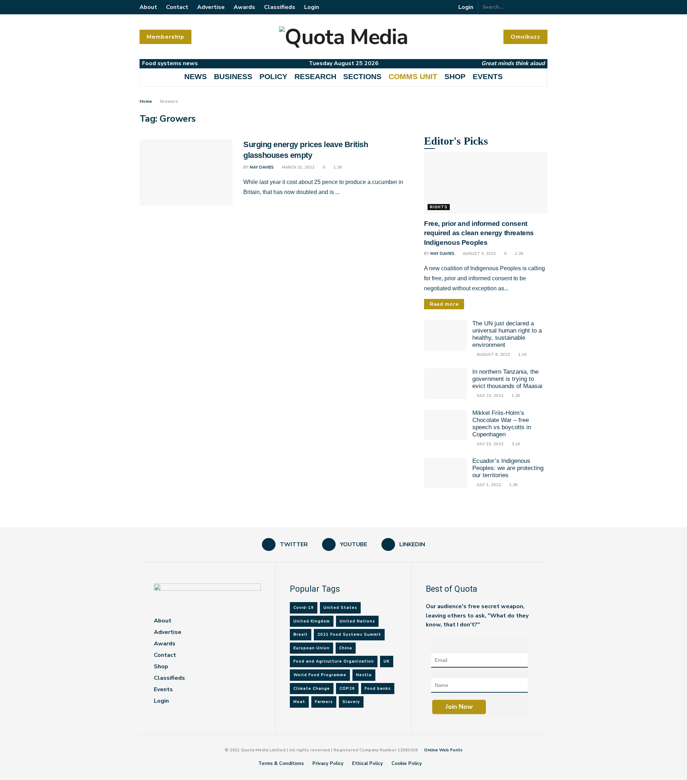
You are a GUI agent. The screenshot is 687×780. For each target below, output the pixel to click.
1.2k (337, 167)
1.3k (513, 485)
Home (146, 101)
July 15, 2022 (489, 444)
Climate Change (311, 688)
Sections (362, 76)
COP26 (347, 688)
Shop (455, 76)
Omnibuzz (525, 37)
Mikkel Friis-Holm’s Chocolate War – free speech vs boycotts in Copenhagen (501, 424)
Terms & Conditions (281, 763)
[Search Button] (543, 7)
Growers (169, 101)
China (345, 648)
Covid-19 (303, 607)
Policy (273, 76)
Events (488, 76)
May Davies (262, 167)
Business (233, 76)
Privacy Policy (328, 763)
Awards (244, 7)
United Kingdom (311, 621)
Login (311, 7)
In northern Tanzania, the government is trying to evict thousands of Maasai (507, 378)
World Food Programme (319, 675)
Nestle (364, 675)
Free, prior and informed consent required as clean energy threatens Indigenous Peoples (479, 233)
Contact (177, 7)
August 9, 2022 (479, 253)
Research (315, 76)
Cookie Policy (406, 763)
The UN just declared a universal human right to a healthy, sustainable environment (507, 334)
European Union (311, 648)
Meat (299, 701)
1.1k (522, 354)
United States (340, 607)
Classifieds (279, 7)
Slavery (351, 701)
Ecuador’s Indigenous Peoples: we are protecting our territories (508, 468)
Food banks (378, 688)
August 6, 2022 (493, 354)
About (148, 7)
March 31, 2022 (298, 167)
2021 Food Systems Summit (349, 634)
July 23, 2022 (489, 395)
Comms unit (413, 76)
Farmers (324, 701)
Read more (444, 304)
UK (387, 661)
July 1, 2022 (488, 485)
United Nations (357, 621)
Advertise (211, 7)
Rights (439, 207)
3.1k (515, 444)
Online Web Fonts (443, 750)
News (195, 76)
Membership (165, 37)
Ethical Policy (367, 763)
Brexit (300, 634)
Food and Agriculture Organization (333, 661)
